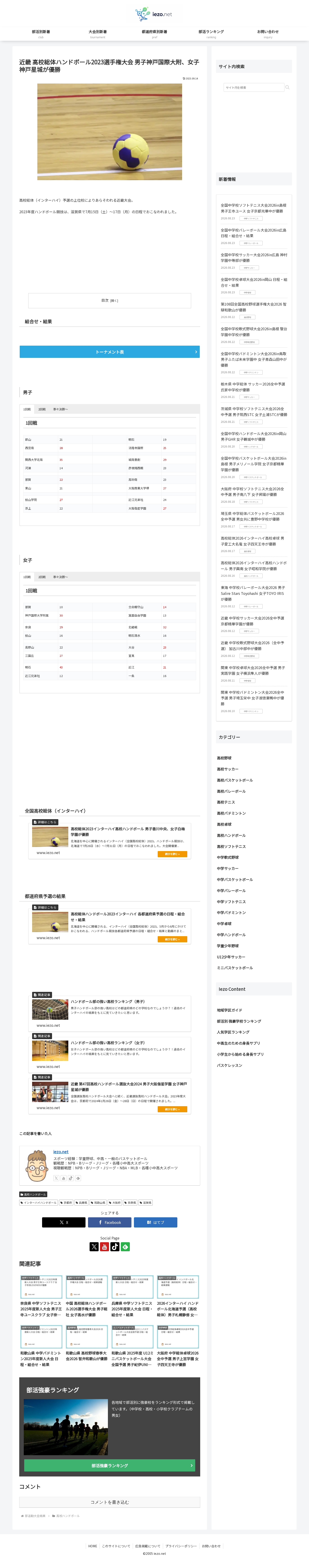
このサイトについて (116, 1546)
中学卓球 (224, 923)
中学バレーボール (231, 890)
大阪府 (116, 1202)
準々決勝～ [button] (60, 409)
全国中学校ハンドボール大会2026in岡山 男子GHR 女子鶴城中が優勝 (253, 436)
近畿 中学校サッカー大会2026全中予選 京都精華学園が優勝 (252, 621)
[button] (287, 87)
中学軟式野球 (228, 857)
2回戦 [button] (42, 409)
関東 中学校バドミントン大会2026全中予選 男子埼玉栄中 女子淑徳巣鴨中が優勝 (252, 697)
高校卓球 (224, 824)
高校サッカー (228, 769)
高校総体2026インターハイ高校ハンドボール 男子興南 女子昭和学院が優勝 (254, 565)
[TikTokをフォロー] (71, 1178)
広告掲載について (148, 1546)
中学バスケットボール (235, 879)
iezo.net (61, 1151)
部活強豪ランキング (110, 1465)
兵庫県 (83, 1202)
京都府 (68, 1202)
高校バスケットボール (235, 780)
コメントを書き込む (109, 1502)
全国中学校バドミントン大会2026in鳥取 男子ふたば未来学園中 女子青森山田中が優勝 (254, 359)
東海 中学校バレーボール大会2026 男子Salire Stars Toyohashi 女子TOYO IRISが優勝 (253, 593)
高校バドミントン (231, 813)
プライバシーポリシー (181, 1546)
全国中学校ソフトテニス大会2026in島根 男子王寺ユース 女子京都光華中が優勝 (253, 208)
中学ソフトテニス (231, 901)
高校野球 (224, 758)
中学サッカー (228, 868)
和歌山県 (99, 1202)
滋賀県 (147, 1202)
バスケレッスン (229, 1065)
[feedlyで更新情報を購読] (78, 1178)
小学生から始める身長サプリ (240, 1054)
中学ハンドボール (231, 934)
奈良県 (132, 1202)
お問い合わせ (211, 1546)
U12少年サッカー (231, 956)
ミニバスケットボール (235, 967)
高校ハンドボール (35, 1194)
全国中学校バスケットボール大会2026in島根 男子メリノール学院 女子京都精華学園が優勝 (253, 463)
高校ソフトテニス (231, 846)
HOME (92, 1546)
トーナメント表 (109, 352)
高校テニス (226, 802)
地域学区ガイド (229, 1010)
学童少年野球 (228, 945)
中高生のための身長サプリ (238, 1043)
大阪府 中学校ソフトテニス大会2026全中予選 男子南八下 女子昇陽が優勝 (252, 491)
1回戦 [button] (27, 409)
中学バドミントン (231, 912)
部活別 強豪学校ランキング (239, 1021)
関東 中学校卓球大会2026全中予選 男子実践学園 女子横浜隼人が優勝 (253, 670)
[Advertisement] (64, 251)
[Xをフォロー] (56, 1178)
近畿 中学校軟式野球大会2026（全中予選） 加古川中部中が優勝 (252, 645)
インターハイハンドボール (40, 1202)
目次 (105, 300)
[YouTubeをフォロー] (64, 1178)
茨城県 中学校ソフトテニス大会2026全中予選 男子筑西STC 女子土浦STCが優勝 (254, 411)
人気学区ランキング (233, 1032)
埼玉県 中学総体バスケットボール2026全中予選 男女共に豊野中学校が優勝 (252, 516)
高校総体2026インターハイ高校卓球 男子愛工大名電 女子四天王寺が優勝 (252, 541)
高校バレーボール (231, 791)
